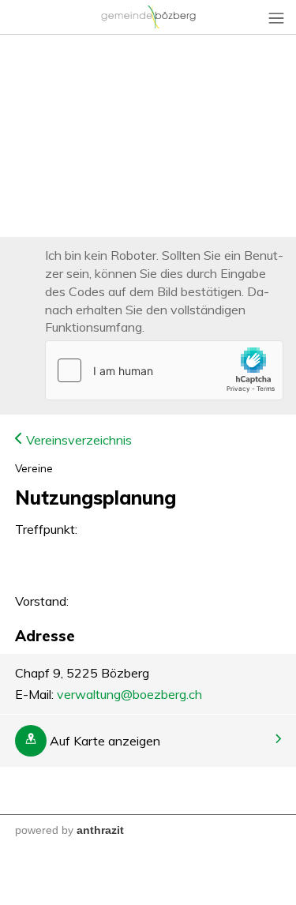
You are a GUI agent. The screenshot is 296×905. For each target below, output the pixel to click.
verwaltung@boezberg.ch (129, 694)
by (67, 830)
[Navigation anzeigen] (276, 17)
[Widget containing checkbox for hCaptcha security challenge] (164, 370)
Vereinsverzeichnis (77, 440)
